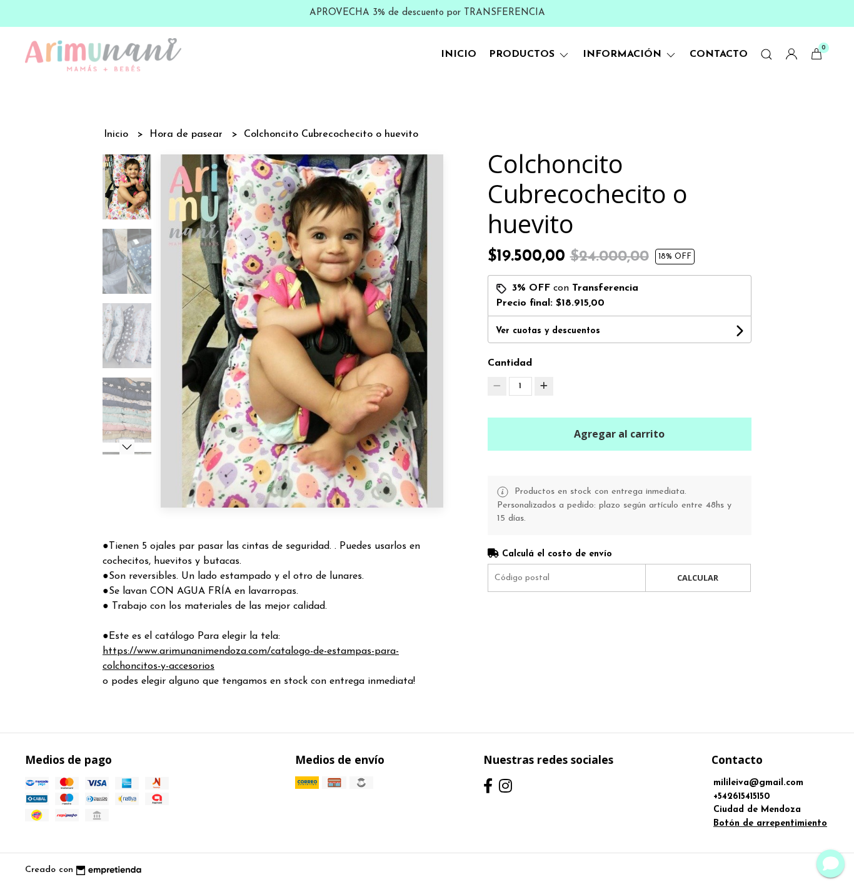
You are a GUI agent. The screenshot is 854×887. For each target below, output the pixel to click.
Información (624, 54)
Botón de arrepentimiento (770, 823)
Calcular (697, 577)
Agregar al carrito (619, 434)
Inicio (458, 54)
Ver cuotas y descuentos (548, 331)
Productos (523, 54)
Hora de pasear (187, 134)
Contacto (719, 54)
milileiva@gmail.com (758, 783)
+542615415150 (741, 796)
